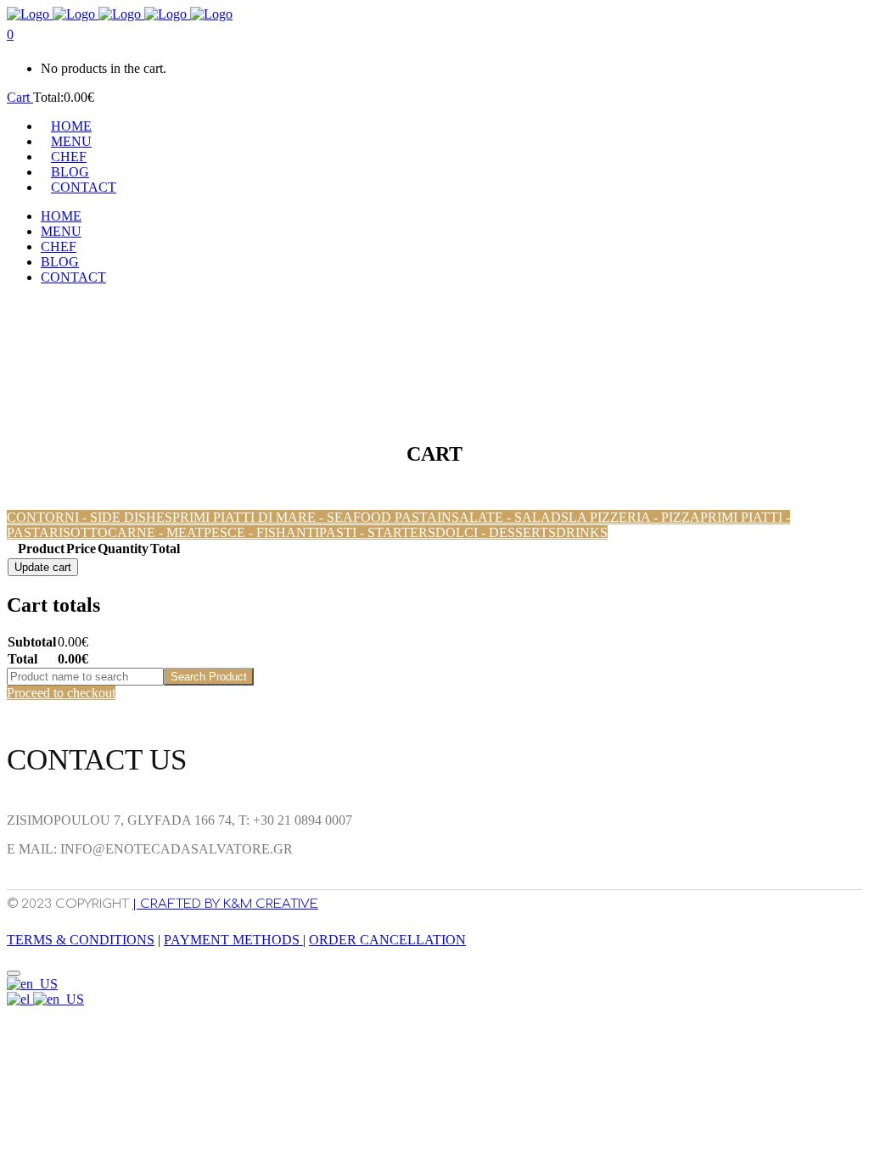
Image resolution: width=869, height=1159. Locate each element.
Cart (20, 97)
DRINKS (582, 532)
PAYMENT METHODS (233, 939)
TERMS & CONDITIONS (80, 939)
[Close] (13, 973)
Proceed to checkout (61, 693)
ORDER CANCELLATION (387, 939)
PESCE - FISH (245, 532)
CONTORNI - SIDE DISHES (89, 517)
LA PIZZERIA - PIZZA (634, 517)
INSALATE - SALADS (503, 517)
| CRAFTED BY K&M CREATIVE (225, 904)
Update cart (42, 567)
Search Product (209, 676)
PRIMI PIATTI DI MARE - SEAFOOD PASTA (304, 517)
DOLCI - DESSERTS (495, 532)
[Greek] (20, 999)
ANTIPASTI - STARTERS (360, 532)
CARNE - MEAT (156, 532)
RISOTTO (78, 532)
